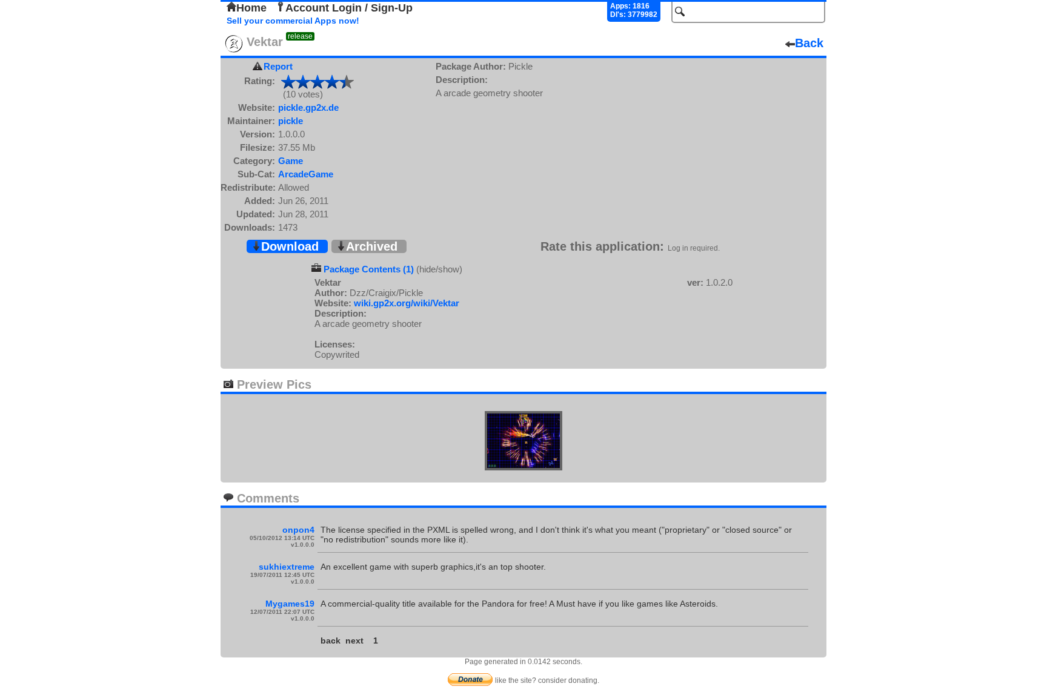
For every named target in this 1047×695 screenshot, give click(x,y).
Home (251, 8)
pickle (290, 121)
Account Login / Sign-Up (349, 8)
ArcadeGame (305, 174)
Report (278, 66)
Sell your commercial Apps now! (293, 20)
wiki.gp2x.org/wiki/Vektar (406, 303)
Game (290, 161)
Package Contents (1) (369, 269)
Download (290, 246)
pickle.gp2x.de (308, 107)
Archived (371, 246)
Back (809, 43)
